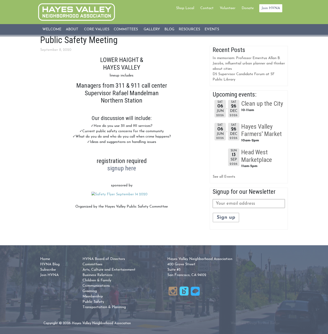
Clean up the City (262, 103)
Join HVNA (271, 8)
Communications (96, 286)
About (72, 29)
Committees (126, 29)
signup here (121, 168)
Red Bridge (271, 323)
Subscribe (48, 270)
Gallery (152, 29)
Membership (93, 296)
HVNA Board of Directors (104, 259)
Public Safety (93, 302)
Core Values (96, 29)
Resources (189, 29)
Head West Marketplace (256, 155)
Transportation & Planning (104, 307)
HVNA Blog (50, 264)
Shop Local (185, 8)
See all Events (224, 177)
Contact (207, 8)
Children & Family (97, 280)
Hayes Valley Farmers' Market (261, 130)
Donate (248, 8)
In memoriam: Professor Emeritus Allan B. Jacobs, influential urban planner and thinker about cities (249, 63)
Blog (169, 29)
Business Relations (97, 275)
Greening (90, 291)
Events (212, 29)
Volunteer (227, 8)
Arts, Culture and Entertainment (109, 270)
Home (45, 259)
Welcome (51, 29)
